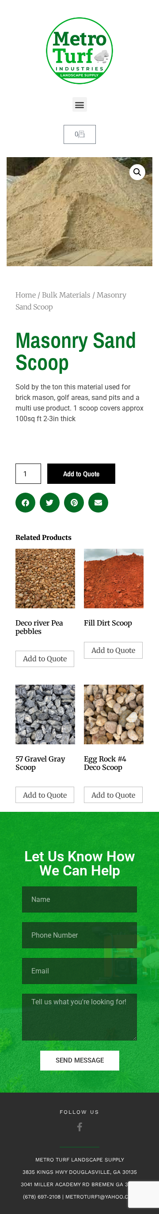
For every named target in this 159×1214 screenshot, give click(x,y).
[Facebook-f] (79, 1127)
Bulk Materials (66, 294)
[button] (79, 104)
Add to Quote (81, 474)
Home (25, 294)
